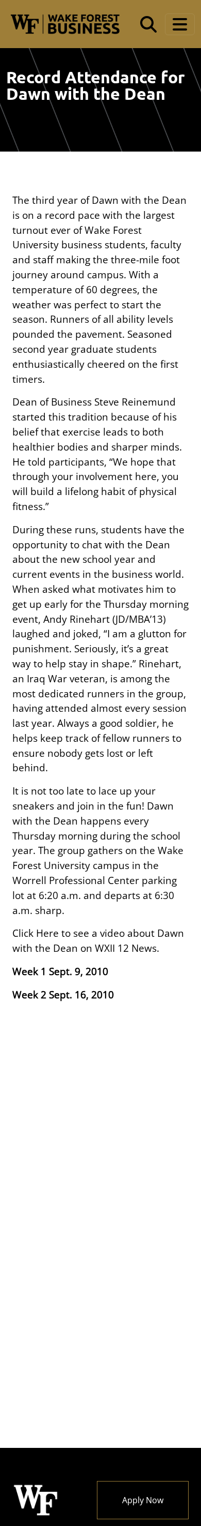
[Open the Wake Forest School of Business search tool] (148, 24)
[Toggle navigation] (180, 24)
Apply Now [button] (142, 1500)
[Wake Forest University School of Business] (65, 24)
